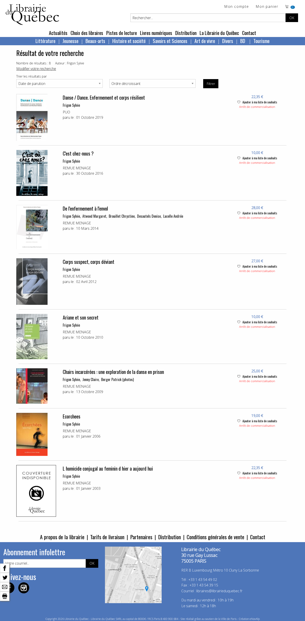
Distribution (185, 32)
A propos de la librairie (62, 537)
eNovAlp (255, 619)
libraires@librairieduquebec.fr (219, 590)
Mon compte (236, 7)
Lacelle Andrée (173, 216)
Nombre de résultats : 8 (33, 63)
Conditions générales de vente (215, 537)
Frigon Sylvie (71, 105)
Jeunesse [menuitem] (70, 40)
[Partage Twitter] (4, 577)
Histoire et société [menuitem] (129, 40)
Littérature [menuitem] (45, 40)
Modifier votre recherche (36, 68)
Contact (249, 32)
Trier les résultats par (31, 76)
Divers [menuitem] (227, 40)
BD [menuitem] (243, 40)
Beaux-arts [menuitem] (95, 40)
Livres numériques (156, 32)
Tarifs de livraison (107, 537)
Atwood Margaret (94, 216)
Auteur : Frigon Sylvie (69, 63)
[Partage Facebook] (4, 567)
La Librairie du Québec (219, 32)
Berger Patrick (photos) (117, 379)
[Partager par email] (4, 586)
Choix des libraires (87, 32)
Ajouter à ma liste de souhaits (259, 102)
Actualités (58, 32)
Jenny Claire (90, 379)
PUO (66, 112)
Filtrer (211, 84)
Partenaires (141, 537)
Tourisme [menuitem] (261, 40)
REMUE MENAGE (77, 168)
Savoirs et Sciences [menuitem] (170, 40)
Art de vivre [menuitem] (204, 40)
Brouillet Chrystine (122, 216)
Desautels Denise (149, 216)
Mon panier (267, 7)
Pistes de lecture (121, 32)
